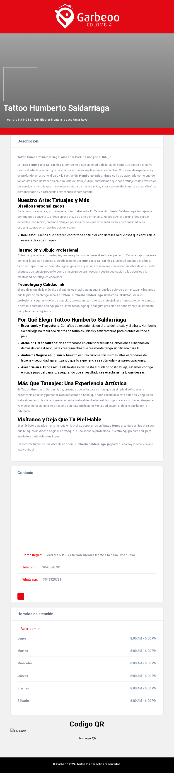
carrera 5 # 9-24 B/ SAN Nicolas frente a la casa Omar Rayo (47, 119)
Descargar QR (87, 738)
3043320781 (51, 567)
